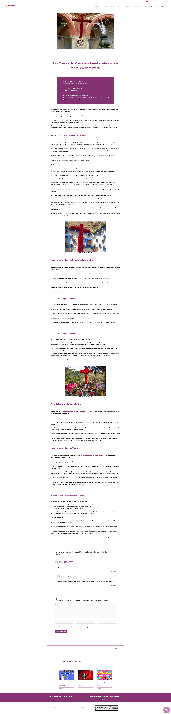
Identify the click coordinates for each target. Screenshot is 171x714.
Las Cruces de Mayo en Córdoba (73, 86)
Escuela (97, 6)
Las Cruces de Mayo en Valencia (71, 93)
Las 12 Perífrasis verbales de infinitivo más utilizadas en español (66, 683)
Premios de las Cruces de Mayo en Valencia (76, 95)
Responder (113, 571)
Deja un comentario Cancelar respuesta (75, 100)
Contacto (156, 6)
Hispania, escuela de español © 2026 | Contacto (60, 696)
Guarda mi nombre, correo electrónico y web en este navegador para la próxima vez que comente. (82, 627)
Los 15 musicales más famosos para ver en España (84, 683)
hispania (63, 575)
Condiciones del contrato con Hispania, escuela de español (104, 696)
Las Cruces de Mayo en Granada (73, 88)
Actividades (136, 6)
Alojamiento (125, 6)
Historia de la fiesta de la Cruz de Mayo (73, 81)
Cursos (105, 6)
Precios (145, 6)
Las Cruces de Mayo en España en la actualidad (75, 83)
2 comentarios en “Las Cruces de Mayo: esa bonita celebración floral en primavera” (87, 97)
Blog (150, 6)
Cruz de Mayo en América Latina (71, 90)
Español (150, 1)
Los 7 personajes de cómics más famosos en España (103, 683)
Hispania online (114, 6)
